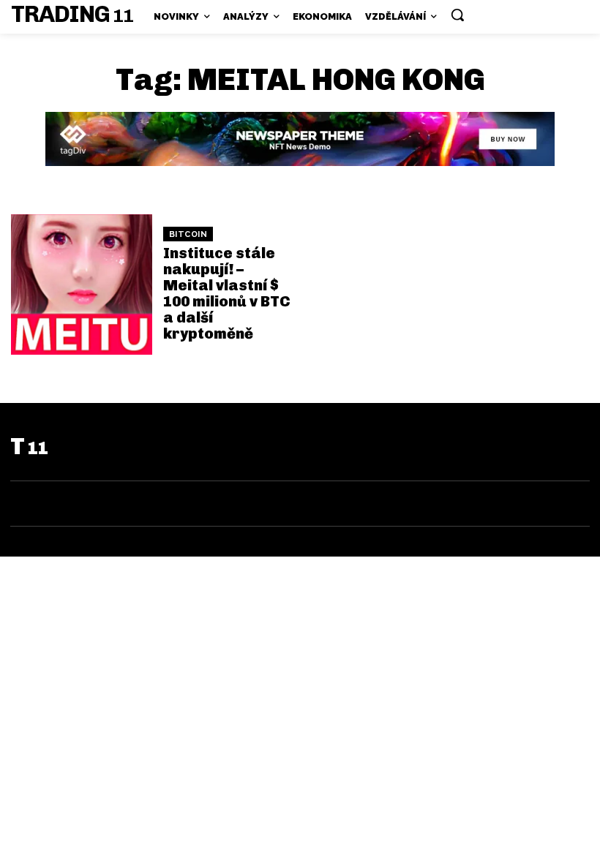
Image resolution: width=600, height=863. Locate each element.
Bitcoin (188, 234)
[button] (457, 14)
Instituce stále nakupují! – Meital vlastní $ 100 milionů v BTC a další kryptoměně (226, 293)
